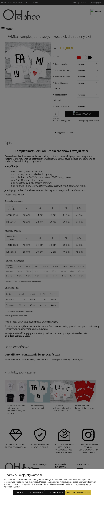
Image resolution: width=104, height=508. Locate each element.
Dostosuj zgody (55, 493)
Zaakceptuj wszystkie (78, 493)
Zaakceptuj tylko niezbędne (28, 493)
